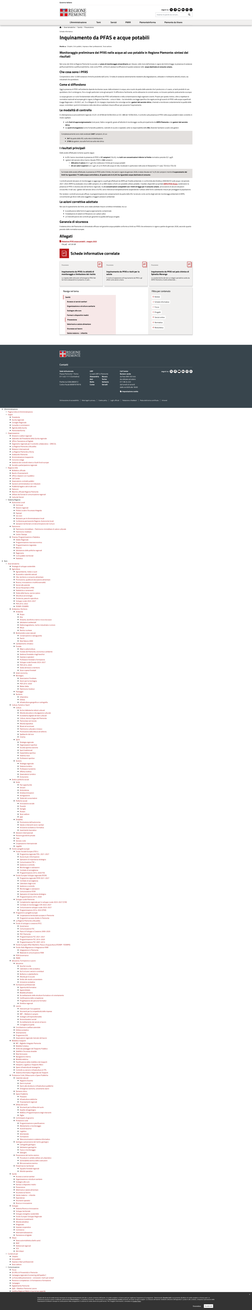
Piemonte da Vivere (173, 22)
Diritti (18, 782)
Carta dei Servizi (18, 497)
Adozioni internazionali (24, 832)
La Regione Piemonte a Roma (23, 451)
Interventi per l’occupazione (30, 1008)
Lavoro (18, 1006)
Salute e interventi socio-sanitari (32, 824)
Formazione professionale (25, 984)
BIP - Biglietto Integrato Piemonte (28, 1043)
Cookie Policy (137, 1301)
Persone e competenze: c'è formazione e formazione (31, 1280)
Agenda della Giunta (19, 428)
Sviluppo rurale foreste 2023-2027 (33, 662)
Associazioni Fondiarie (28, 678)
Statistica (19, 558)
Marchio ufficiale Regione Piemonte (25, 491)
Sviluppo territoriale (23, 1211)
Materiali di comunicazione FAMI (32, 952)
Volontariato (24, 1134)
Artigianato (20, 1224)
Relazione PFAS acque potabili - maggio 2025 (79, 241)
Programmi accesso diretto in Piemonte (34, 918)
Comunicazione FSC (27, 928)
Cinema (22, 737)
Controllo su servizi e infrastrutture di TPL (31, 1070)
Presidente (16, 417)
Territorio (19, 694)
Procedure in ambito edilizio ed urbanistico (35, 1158)
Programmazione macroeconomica (29, 542)
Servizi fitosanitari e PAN (25, 587)
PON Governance (22, 955)
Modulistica (159, 327)
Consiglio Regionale (19, 422)
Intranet (164, 400)
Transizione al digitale (24, 1235)
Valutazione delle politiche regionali (29, 550)
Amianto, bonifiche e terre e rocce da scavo (36, 619)
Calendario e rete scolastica (30, 968)
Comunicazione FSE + (28, 862)
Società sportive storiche (29, 747)
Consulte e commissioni (21, 425)
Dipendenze (20, 1198)
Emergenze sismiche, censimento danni (34, 1088)
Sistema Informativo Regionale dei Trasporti (32, 1072)
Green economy (22, 673)
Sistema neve (25, 755)
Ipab (21, 817)
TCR (17, 1248)
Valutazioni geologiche (28, 1147)
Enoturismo (24, 777)
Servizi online (160, 317)
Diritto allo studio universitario (31, 979)
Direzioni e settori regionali (22, 435)
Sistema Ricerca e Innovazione (27, 1208)
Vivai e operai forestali (28, 670)
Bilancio (19, 547)
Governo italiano (66, 2)
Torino (104, 379)
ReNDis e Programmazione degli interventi (35, 1112)
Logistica (23, 1131)
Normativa (159, 322)
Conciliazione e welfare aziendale (28, 1027)
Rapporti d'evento (26, 1080)
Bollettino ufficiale (18, 470)
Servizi (114, 22)
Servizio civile (21, 840)
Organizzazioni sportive (28, 745)
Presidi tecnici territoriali (25, 1166)
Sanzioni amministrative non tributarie (26, 483)
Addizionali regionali (23, 1245)
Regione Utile (13, 467)
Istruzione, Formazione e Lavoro (24, 960)
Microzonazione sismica (29, 1163)
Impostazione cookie (130, 391)
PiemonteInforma (147, 22)
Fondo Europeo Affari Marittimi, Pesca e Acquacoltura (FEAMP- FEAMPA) (43, 944)
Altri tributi (20, 1251)
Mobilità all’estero (26, 992)
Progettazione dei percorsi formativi (33, 1000)
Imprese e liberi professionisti (22, 1261)
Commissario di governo (25, 1118)
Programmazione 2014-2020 (31, 896)
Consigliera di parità (27, 1024)
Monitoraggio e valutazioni (30, 867)
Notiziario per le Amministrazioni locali (30, 518)
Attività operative (26, 1171)
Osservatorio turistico (28, 774)
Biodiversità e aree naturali (26, 633)
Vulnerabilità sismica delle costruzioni (33, 1160)
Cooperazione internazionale (26, 843)
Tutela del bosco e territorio (30, 667)
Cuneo (92, 384)
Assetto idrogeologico (28, 1110)
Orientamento (21, 1032)
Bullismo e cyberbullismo (29, 974)
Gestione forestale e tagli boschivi (32, 654)
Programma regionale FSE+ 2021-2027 (34, 854)
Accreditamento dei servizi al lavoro (33, 1022)
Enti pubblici (16, 1259)
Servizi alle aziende (23, 585)
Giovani (22, 787)
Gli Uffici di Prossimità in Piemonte (25, 1272)
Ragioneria (20, 553)
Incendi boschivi (26, 1128)
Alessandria (94, 376)
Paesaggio (19, 691)
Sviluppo (15, 1206)
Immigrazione (25, 795)
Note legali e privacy (88, 400)
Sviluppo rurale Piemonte (25, 899)
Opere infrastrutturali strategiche (28, 1067)
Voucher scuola (25, 966)
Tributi (14, 1237)
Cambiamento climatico (24, 643)
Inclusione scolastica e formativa (32, 827)
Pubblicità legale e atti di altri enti (24, 486)
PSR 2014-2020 (26, 665)
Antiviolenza (24, 790)
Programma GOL (22, 1035)
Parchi (22, 638)
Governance (24, 926)
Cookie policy (103, 400)
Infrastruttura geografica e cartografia (34, 702)
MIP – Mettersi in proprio (29, 1014)
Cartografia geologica (27, 1144)
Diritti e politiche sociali (20, 779)
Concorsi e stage (18, 459)
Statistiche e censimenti (24, 590)
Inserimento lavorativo (28, 830)
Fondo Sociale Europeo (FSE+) (27, 851)
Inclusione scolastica (27, 982)
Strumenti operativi (23, 1200)
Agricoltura (16, 569)
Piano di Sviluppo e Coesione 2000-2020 (35, 931)
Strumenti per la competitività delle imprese (36, 1011)
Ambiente (19, 611)
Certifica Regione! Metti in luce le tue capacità (28, 1291)
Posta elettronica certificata (149, 400)
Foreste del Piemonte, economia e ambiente (36, 651)
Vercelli (105, 384)
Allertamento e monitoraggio (30, 1126)
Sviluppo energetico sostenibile (27, 1214)
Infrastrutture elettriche (28, 1099)
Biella (92, 382)
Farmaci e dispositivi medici (78, 315)
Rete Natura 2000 (26, 641)
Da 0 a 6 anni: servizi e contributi (32, 971)
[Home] (61, 27)
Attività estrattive (22, 1221)
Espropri (19, 513)
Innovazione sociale (27, 803)
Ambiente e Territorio (19, 609)
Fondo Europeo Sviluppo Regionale (29, 1216)
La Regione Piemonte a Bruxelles (24, 446)
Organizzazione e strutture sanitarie (81, 306)
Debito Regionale (22, 539)
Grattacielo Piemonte (20, 454)
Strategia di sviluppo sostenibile (23, 566)
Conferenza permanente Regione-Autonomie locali (35, 521)
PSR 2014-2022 (22, 603)
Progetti (158, 312)
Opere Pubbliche (22, 1094)
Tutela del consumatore (28, 798)
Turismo (19, 761)
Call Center (16, 478)
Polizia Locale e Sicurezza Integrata (29, 510)
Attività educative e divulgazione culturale (35, 713)
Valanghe (23, 1152)
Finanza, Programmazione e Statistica (26, 537)
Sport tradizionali (26, 750)
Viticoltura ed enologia (24, 595)
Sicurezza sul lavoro (74, 328)
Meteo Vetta (24, 686)
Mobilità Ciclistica (22, 1046)
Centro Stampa (21, 534)
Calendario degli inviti (28, 883)
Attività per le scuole (27, 976)
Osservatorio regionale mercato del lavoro (31, 1038)
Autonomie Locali (18, 502)
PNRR (128, 22)
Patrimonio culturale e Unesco (31, 729)
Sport (18, 739)
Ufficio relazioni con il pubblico (23, 475)
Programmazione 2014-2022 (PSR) (33, 910)
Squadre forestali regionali (29, 1168)
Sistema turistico (26, 766)
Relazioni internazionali (20, 449)
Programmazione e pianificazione (32, 1123)
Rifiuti (22, 627)
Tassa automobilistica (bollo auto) (28, 1240)
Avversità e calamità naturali (26, 574)
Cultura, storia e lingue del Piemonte (33, 718)
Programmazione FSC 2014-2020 (32, 939)
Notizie (157, 296)
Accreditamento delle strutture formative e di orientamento (42, 995)
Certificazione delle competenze (31, 998)
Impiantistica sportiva (28, 753)
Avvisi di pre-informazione (29, 856)
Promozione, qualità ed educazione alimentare (33, 579)
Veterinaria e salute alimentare (79, 324)
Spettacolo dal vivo (27, 734)
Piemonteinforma (18, 430)
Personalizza (197, 1306)
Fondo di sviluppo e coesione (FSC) (29, 923)
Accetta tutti (208, 1306)
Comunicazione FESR (28, 891)
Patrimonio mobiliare (23, 531)
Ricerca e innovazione (24, 1203)
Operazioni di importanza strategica (33, 859)
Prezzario (23, 1096)
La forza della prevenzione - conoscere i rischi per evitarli (33, 1277)
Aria (21, 617)
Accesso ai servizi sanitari (77, 301)
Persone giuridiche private (25, 835)
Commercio (20, 1229)
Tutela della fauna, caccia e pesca (28, 593)
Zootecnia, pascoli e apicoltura (27, 598)
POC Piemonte (25, 934)
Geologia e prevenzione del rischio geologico (32, 1142)
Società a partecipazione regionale (24, 465)
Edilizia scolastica (22, 1030)
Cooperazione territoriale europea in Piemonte (37, 915)
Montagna (19, 675)
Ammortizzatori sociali (28, 1019)
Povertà (23, 806)
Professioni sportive (27, 758)
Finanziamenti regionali (28, 1102)
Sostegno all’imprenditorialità (31, 1016)
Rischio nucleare (26, 630)
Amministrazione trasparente (22, 457)
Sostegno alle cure (74, 310)
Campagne (16, 1283)
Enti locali (19, 505)
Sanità (67, 297)
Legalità (19, 846)
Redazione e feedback (129, 400)
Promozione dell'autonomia (30, 822)
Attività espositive (26, 723)
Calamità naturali (22, 1078)
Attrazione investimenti (24, 1219)
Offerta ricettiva (25, 771)
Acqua (22, 614)
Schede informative (162, 302)
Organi (10, 414)
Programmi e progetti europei (27, 912)
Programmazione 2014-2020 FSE (32, 872)
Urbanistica (24, 697)
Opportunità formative (28, 987)
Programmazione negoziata (26, 545)
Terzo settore (24, 814)
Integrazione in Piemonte (29, 950)
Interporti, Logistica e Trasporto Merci (29, 1064)
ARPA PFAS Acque (170, 183)
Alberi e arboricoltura (27, 649)
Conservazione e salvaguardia (31, 635)
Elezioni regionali (22, 507)
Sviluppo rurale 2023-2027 (26, 601)
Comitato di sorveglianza (29, 870)
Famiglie (23, 809)
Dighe (22, 1115)
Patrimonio (16, 526)
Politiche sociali (21, 801)
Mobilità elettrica (22, 1059)
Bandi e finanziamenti (20, 473)
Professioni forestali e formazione (32, 659)
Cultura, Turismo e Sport (21, 705)
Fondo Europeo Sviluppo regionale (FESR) (31, 875)
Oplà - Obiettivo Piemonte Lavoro (24, 1288)
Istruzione (19, 963)
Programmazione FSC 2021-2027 (32, 936)
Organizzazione (13, 433)
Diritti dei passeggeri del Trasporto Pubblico (32, 1048)
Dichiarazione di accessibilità (69, 400)
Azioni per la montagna (28, 681)
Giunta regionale (18, 420)
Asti (91, 379)
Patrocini (15, 489)
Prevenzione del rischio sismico (27, 1155)
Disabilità (19, 819)
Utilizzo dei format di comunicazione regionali (29, 494)
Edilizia (22, 699)
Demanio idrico (21, 1091)
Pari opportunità (26, 785)
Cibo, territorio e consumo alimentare (29, 577)
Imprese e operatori (27, 657)
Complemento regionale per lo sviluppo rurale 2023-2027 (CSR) (43, 902)
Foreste (18, 646)
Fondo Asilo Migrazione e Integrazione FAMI (32, 947)
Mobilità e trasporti (19, 1040)
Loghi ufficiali (114, 400)
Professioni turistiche (28, 769)
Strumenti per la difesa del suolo (32, 1107)
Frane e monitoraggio (28, 1150)
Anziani (22, 811)
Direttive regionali (26, 1003)
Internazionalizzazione (24, 1232)
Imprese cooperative (23, 1227)
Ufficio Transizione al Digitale (22, 441)
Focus (157, 307)
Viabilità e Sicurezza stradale (26, 1051)
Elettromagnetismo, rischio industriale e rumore (37, 625)
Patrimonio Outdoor (27, 689)
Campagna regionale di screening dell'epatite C (29, 1275)
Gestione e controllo (27, 864)
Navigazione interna (23, 1056)
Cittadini (15, 1256)
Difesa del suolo (22, 1104)
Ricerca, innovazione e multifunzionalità (30, 582)
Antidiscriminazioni (27, 793)
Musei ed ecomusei (27, 726)
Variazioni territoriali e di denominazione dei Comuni (35, 523)
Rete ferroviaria (21, 1054)
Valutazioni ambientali (28, 622)
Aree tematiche (13, 563)
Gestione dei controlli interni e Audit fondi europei (30, 462)
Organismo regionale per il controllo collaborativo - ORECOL (34, 443)
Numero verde (125, 374)
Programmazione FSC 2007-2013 (32, 942)
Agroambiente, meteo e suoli (26, 571)
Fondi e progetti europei (21, 848)
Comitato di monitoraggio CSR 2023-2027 (35, 904)
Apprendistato (25, 990)
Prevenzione (72, 319)
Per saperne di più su (81, 273)
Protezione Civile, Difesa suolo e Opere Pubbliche (30, 1075)
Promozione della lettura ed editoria (33, 731)
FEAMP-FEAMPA (22, 606)
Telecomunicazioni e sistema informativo (35, 1139)
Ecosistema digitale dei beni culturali (33, 715)
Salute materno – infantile (77, 333)
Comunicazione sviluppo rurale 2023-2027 (36, 907)
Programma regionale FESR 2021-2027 (34, 878)
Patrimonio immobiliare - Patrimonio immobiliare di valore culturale (41, 529)
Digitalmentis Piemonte (20, 1285)
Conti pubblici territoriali (24, 555)
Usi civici (19, 515)
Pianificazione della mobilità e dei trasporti (31, 1062)
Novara (104, 376)
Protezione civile (22, 1120)
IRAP (17, 1243)
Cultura (18, 707)
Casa (17, 838)
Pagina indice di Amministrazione (20, 412)
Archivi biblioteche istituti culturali (32, 710)
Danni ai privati (25, 1083)
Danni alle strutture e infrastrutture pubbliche (36, 1086)
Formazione (24, 1136)
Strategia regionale (27, 742)
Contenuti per (13, 1253)
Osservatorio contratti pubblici (23, 481)
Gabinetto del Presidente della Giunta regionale (29, 438)
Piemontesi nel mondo (28, 721)
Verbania (105, 382)
